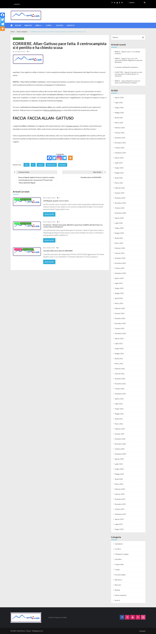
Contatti (17, 4)
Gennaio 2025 (119, 193)
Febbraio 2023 (120, 308)
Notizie (18, 25)
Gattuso (40, 165)
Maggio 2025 (119, 173)
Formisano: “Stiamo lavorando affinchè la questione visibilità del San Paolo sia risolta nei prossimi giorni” (72, 226)
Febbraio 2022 (120, 369)
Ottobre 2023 (119, 268)
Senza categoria (18, 38)
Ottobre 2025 (119, 148)
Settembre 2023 (120, 273)
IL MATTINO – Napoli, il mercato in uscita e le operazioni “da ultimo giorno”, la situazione (128, 74)
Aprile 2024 (119, 238)
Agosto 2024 (119, 218)
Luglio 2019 (119, 524)
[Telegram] (64, 158)
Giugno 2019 (119, 529)
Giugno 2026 (119, 107)
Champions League (121, 554)
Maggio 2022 (119, 353)
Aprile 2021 (119, 419)
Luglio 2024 (119, 223)
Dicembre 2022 (120, 318)
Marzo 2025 (119, 183)
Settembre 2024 (120, 213)
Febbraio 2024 (120, 248)
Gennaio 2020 (119, 494)
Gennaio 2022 (119, 374)
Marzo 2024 (119, 243)
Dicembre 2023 (120, 258)
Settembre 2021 (120, 394)
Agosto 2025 (119, 158)
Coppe (48, 25)
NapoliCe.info (51, 165)
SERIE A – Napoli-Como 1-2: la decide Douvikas (127, 52)
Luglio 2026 (119, 102)
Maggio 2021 (119, 414)
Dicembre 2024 (120, 198)
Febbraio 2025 (120, 188)
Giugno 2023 (119, 288)
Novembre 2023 (120, 263)
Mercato (28, 25)
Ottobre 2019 (119, 509)
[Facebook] (49, 158)
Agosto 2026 (119, 97)
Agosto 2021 (119, 399)
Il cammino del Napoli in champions (126, 67)
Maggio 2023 (119, 293)
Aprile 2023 (119, 298)
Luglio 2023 (119, 283)
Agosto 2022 (119, 338)
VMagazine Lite (37, 631)
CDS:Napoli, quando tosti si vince (56, 201)
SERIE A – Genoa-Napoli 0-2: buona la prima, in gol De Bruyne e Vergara (127, 82)
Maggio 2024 (119, 233)
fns (33, 165)
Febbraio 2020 (120, 489)
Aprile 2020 (119, 479)
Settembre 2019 (120, 514)
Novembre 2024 (120, 203)
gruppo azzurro (73, 126)
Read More (49, 214)
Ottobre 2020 (119, 449)
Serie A (38, 25)
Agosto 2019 (119, 519)
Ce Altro (59, 25)
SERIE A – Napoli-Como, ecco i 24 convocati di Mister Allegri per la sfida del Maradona (128, 60)
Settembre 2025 (120, 153)
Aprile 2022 (119, 358)
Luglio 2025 (119, 163)
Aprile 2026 (119, 118)
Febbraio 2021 (120, 429)
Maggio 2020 (119, 474)
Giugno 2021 (119, 409)
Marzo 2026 (119, 123)
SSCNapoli (62, 165)
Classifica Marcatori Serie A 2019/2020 (57, 251)
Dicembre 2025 (120, 138)
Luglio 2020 (119, 464)
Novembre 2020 (120, 444)
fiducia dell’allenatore (52, 110)
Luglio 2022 (119, 343)
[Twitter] (54, 158)
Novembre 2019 (120, 504)
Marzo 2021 (119, 424)
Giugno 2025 (119, 168)
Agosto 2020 (119, 459)
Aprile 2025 (119, 178)
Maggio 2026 (119, 113)
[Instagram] (59, 158)
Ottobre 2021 (119, 389)
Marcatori (18, 249)
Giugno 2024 (119, 228)
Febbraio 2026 (120, 128)
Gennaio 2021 (119, 434)
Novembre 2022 (120, 323)
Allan (26, 165)
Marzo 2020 (119, 484)
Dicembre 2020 (120, 439)
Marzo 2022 (119, 364)
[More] (70, 158)
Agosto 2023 (119, 278)
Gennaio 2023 (119, 313)
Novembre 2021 (120, 384)
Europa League (120, 575)
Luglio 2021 (119, 404)
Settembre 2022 (120, 333)
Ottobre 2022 (119, 328)
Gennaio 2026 (119, 133)
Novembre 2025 (120, 143)
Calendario (119, 544)
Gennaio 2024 (119, 253)
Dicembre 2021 (120, 379)
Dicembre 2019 (120, 499)
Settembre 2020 (120, 454)
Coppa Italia (119, 564)
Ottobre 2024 (119, 208)
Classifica (118, 559)
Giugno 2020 (119, 469)
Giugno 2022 (119, 348)
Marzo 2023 (119, 303)
